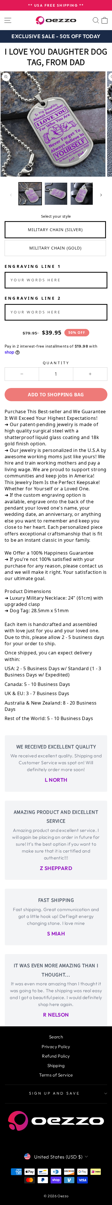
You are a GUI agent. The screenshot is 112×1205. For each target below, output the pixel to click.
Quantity (56, 362)
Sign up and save (54, 1093)
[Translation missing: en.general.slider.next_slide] (101, 195)
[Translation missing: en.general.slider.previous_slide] (11, 195)
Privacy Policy (56, 1046)
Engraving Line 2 (33, 298)
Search (56, 1037)
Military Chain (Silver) (55, 229)
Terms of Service (56, 1075)
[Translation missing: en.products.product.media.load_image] (30, 193)
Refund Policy (56, 1056)
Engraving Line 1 (33, 266)
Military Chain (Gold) (55, 248)
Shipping (56, 1065)
